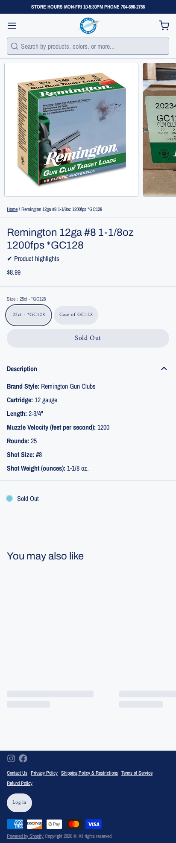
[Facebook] (23, 758)
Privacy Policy (44, 773)
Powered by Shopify (25, 836)
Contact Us (17, 773)
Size (26, 299)
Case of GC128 (76, 314)
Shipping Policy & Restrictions (89, 773)
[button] (88, 338)
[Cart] (160, 25)
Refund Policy (19, 783)
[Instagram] (11, 758)
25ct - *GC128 (28, 314)
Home (12, 209)
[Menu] (15, 25)
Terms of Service (137, 773)
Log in (19, 802)
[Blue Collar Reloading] (87, 26)
